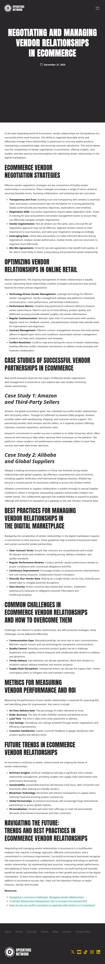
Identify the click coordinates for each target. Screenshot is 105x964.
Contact (67, 931)
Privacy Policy (83, 931)
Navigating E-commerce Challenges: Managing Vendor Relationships (46, 897)
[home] (14, 8)
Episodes (32, 931)
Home (8, 931)
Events (44, 931)
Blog (55, 931)
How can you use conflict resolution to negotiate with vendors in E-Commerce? (52, 905)
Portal (19, 931)
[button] (97, 8)
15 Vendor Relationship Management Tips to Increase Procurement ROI (48, 901)
